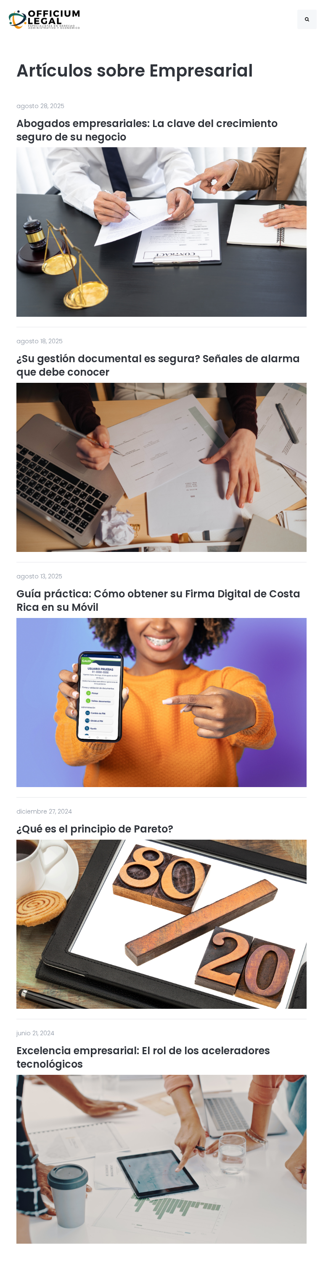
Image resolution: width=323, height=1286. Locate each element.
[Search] (307, 19)
